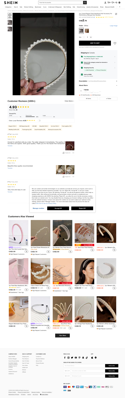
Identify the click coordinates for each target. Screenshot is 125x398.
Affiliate (24, 372)
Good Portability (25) (40, 129)
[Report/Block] (73, 153)
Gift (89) (34, 126)
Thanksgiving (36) (26, 129)
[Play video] (43, 54)
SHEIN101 (11, 373)
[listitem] (18, 237)
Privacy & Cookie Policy (24, 392)
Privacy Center (12, 392)
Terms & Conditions (47, 392)
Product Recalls (40, 363)
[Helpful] (63, 153)
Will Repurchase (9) (24, 126)
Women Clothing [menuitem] (28, 7)
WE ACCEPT (66, 383)
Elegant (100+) (12, 126)
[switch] (39, 120)
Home (9, 10)
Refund (24, 369)
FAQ (37, 365)
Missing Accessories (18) (54, 129)
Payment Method (40, 358)
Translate (10, 145)
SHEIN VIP (25, 367)
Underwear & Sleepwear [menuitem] (55, 7)
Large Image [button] (113, 26)
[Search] (85, 2)
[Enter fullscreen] (72, 93)
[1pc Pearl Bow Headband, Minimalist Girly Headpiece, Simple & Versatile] (18, 271)
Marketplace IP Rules (14, 394)
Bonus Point (39, 361)
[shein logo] (10, 2)
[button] (116, 2)
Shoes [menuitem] (101, 7)
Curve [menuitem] (44, 7)
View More (62, 335)
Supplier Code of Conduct (13, 366)
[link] (108, 2)
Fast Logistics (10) (66, 126)
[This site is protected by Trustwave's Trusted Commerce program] (64, 390)
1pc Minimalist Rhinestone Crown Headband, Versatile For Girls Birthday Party (62, 285)
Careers (11, 369)
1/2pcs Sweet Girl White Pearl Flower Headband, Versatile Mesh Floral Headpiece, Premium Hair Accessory (40, 285)
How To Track (25, 363)
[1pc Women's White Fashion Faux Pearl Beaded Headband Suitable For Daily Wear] (106, 271)
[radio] (81, 31)
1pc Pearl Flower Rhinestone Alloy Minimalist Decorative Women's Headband (40, 247)
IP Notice (23, 394)
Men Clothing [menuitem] (67, 7)
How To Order (25, 361)
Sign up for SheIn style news (72, 362)
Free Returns (25, 358)
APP (92, 354)
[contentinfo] (90, 387)
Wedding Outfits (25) (14, 129)
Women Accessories (28, 10)
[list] (76, 357)
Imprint (29, 394)
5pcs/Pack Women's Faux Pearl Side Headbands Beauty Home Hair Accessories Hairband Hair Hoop (62, 323)
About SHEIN (12, 356)
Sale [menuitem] (21, 7)
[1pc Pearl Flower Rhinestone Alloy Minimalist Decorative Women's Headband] (40, 233)
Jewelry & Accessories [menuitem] (92, 7)
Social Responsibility (14, 361)
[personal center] (105, 2)
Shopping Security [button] (89, 67)
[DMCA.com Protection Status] (69, 390)
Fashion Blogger (13, 358)
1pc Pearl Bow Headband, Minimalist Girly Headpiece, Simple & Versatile (18, 285)
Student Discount (13, 371)
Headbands (51, 10)
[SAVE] (114, 43)
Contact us (38, 356)
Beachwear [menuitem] (38, 7)
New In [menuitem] (16, 7)
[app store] (92, 358)
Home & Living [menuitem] (81, 7)
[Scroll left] (117, 7)
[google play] (95, 358)
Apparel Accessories (17, 10)
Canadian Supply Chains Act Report (13, 363)
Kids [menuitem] (74, 7)
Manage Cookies (35, 392)
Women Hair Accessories (41, 10)
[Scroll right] (119, 7)
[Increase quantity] (91, 37)
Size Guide (25, 365)
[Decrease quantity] (84, 37)
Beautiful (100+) (44, 126)
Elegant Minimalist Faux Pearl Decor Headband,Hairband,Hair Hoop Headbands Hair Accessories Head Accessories (18, 323)
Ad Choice (35, 394)
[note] (17, 254)
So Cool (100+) (55, 126)
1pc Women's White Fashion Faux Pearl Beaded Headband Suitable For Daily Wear (106, 285)
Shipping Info (25, 356)
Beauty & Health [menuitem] (109, 7)
